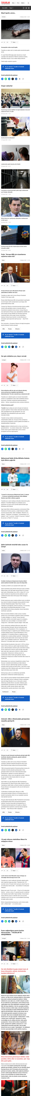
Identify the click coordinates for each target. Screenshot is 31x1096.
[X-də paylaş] (13, 79)
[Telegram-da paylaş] (9, 79)
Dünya (3, 260)
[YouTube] (29, 8)
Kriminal (3, 16)
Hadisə (3, 550)
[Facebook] (23, 8)
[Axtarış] (28, 3)
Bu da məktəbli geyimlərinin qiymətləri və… (23, 3)
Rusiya (10, 329)
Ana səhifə (4, 8)
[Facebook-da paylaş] (2, 79)
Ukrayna (17, 329)
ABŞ (3, 329)
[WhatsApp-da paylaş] (6, 79)
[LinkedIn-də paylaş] (16, 79)
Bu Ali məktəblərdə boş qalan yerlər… (14, 3)
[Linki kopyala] (23, 79)
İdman (3, 464)
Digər (11, 8)
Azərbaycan (5, 691)
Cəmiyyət (4, 360)
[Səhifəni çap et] (19, 79)
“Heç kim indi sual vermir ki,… (18, 3)
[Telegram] (26, 8)
